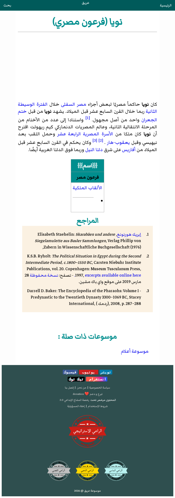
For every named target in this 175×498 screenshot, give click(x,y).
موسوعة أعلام (135, 351)
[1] (88, 118)
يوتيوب (88, 372)
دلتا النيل (94, 149)
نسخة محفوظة (44, 275)
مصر (81, 177)
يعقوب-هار (118, 142)
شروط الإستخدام (98, 406)
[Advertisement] (87, 65)
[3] (95, 140)
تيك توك (76, 379)
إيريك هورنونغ (129, 234)
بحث (7, 5)
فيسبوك (70, 372)
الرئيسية (166, 5)
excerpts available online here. (107, 275)
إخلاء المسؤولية (76, 406)
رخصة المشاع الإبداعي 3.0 (74, 400)
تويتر (106, 372)
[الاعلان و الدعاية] (87, 431)
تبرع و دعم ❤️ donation (87, 394)
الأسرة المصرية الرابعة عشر (85, 133)
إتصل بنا (69, 387)
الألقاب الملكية (87, 187)
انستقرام (96, 379)
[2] (101, 140)
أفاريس (129, 149)
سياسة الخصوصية (99, 387)
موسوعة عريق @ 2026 (87, 491)
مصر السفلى (73, 104)
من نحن (81, 387)
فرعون (93, 177)
